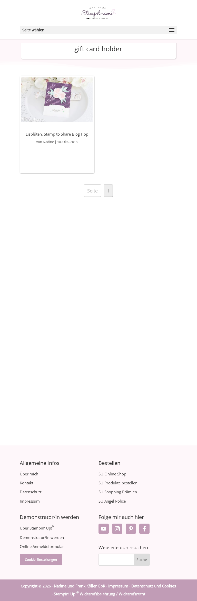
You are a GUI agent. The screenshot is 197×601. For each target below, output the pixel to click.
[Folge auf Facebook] (144, 529)
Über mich (29, 473)
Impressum (30, 501)
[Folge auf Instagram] (117, 529)
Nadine (48, 141)
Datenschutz (31, 491)
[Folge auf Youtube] (103, 529)
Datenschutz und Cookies (153, 585)
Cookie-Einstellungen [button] (41, 559)
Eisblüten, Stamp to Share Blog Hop (57, 134)
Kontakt (26, 482)
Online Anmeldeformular (42, 546)
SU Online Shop (112, 473)
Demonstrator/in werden (42, 537)
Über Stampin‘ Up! (37, 528)
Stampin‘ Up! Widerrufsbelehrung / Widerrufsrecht (99, 593)
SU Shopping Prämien (117, 491)
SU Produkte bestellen (117, 482)
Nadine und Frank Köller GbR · (81, 585)
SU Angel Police (112, 501)
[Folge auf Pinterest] (131, 529)
